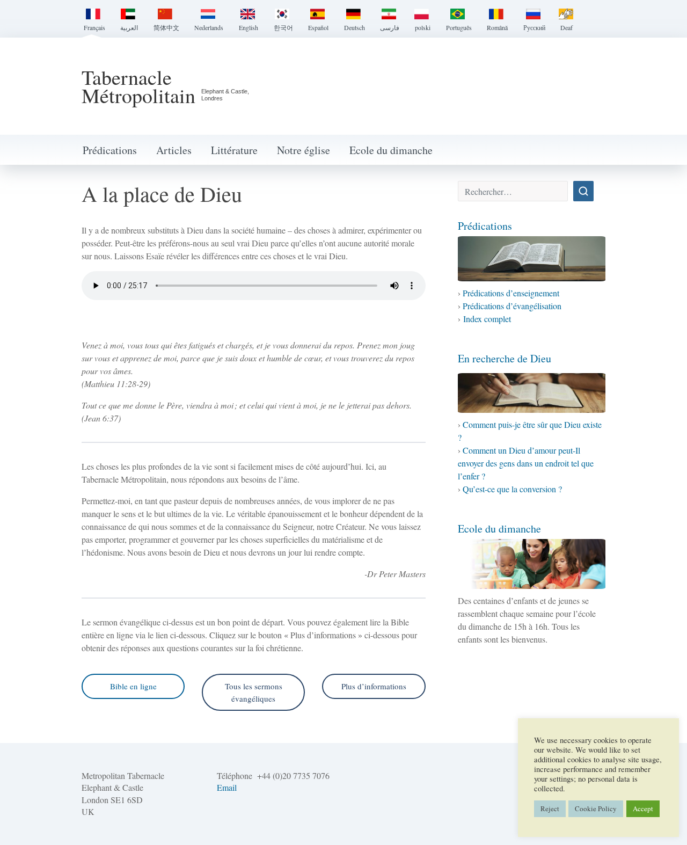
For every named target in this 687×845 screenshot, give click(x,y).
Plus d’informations (373, 686)
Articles (174, 150)
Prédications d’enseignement (511, 292)
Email (227, 787)
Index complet (487, 318)
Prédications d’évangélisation (512, 305)
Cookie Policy (596, 808)
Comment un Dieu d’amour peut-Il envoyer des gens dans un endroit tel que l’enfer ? (526, 463)
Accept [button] (643, 808)
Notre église (303, 150)
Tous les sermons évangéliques (253, 692)
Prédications (110, 150)
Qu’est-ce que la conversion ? (512, 488)
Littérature (234, 150)
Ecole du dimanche (391, 150)
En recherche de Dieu (504, 358)
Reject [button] (549, 808)
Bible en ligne (133, 686)
